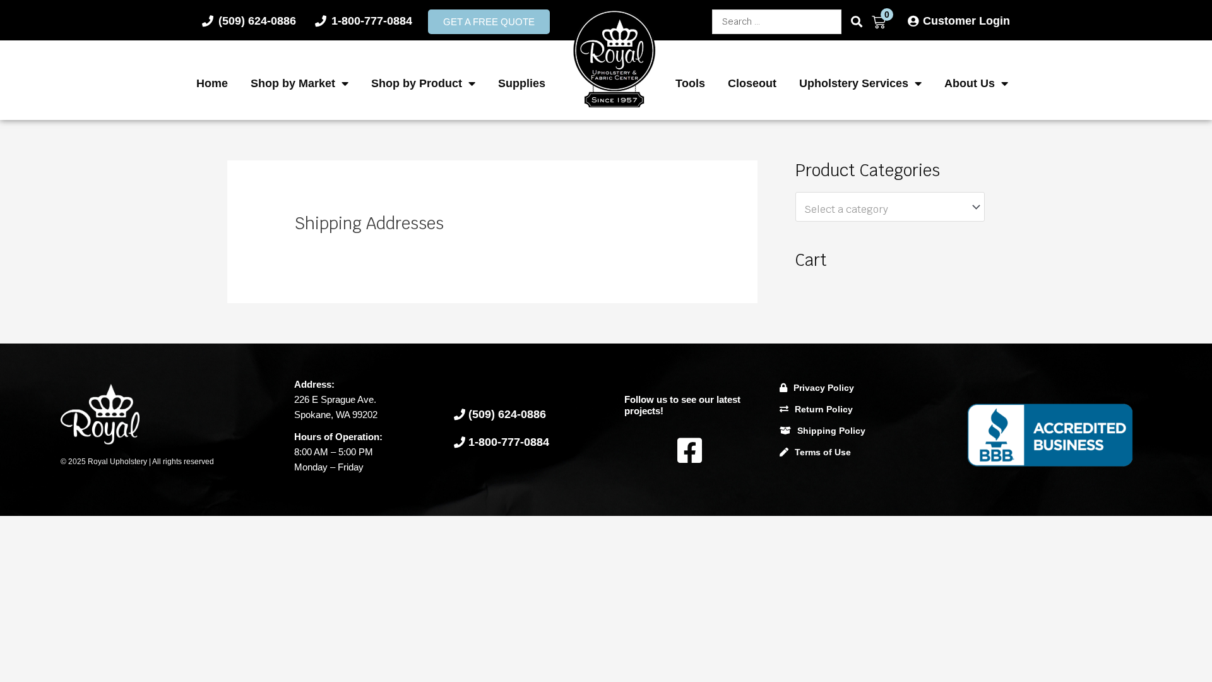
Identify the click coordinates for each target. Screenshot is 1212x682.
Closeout (752, 83)
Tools (690, 83)
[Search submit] (856, 21)
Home (212, 83)
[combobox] (890, 207)
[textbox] (884, 210)
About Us (969, 83)
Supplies (521, 83)
